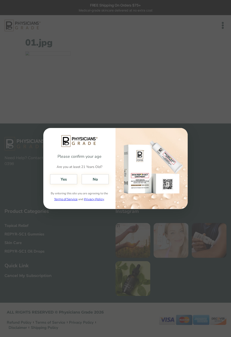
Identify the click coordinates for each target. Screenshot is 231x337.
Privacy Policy (94, 199)
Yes (64, 179)
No (95, 179)
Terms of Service (66, 199)
